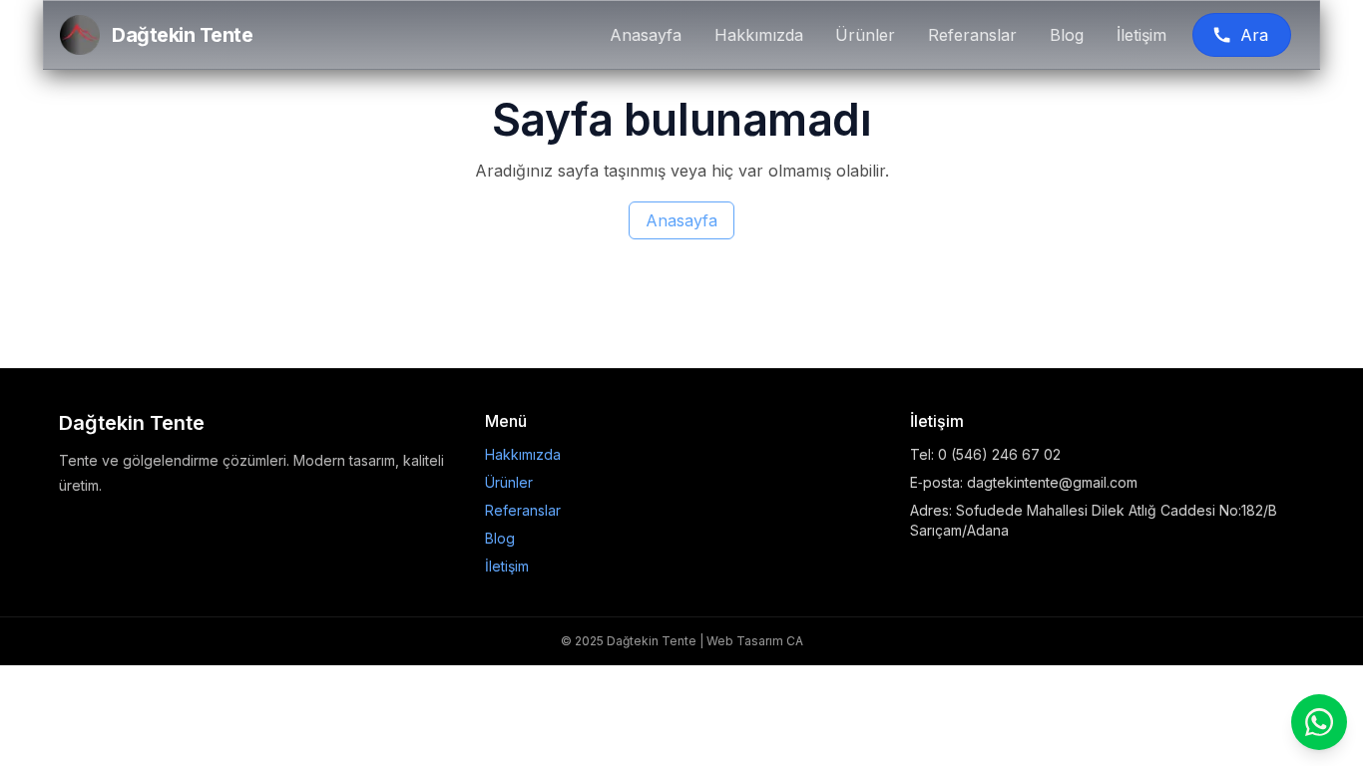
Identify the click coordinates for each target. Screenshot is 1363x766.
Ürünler (865, 35)
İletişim (1141, 35)
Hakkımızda (758, 35)
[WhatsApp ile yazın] (1319, 722)
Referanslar (972, 35)
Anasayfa (646, 35)
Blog (1067, 35)
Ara (1254, 35)
